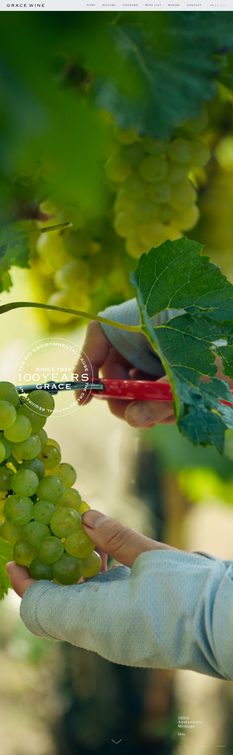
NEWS (91, 5)
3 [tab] (201, 746)
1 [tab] (182, 746)
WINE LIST (153, 5)
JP (218, 5)
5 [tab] (220, 746)
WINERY (174, 5)
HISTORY (109, 5)
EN (224, 5)
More (181, 734)
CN (212, 5)
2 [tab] (192, 746)
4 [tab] (211, 746)
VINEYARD (130, 5)
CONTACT (194, 5)
